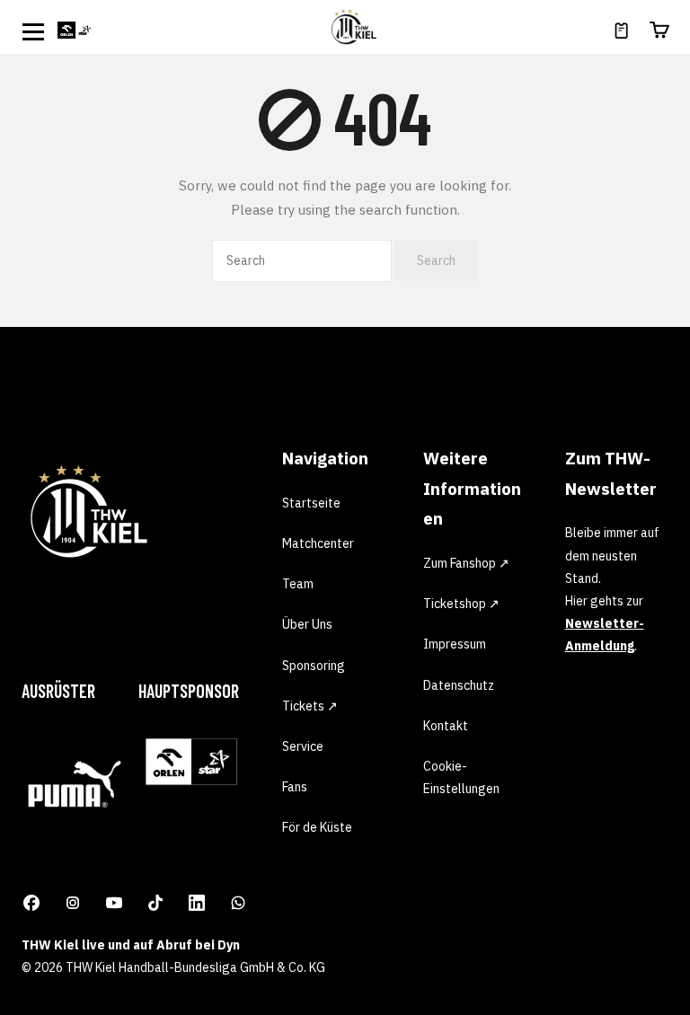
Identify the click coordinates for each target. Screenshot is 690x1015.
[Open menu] (33, 31)
